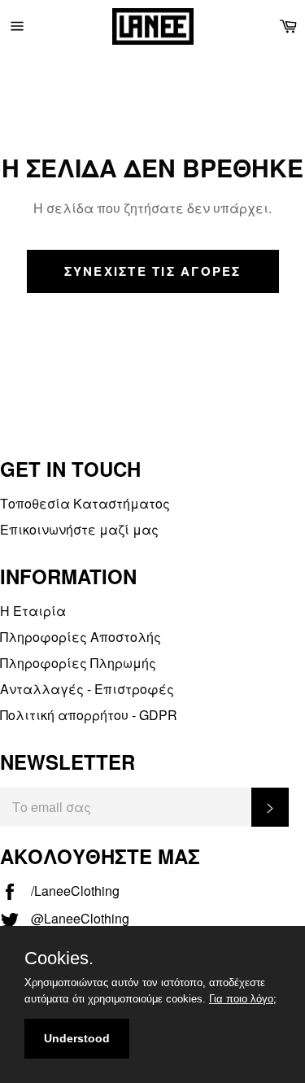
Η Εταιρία (33, 610)
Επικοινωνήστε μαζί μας (79, 529)
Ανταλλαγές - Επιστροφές (87, 688)
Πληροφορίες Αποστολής (80, 636)
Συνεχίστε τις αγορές (153, 271)
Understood (77, 1038)
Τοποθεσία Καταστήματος (85, 503)
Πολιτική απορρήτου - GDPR (88, 714)
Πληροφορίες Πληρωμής (78, 662)
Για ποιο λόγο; (243, 999)
